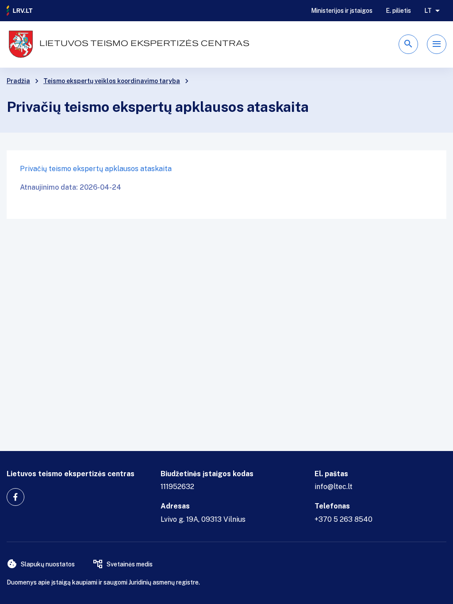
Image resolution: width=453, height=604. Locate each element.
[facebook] (15, 497)
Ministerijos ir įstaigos (341, 10)
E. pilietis (398, 10)
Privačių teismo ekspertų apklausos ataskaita (96, 168)
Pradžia (18, 80)
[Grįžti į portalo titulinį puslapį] (20, 10)
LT (428, 10)
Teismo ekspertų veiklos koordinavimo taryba (111, 80)
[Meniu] (436, 44)
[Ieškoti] (408, 44)
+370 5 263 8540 (343, 519)
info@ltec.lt (334, 486)
